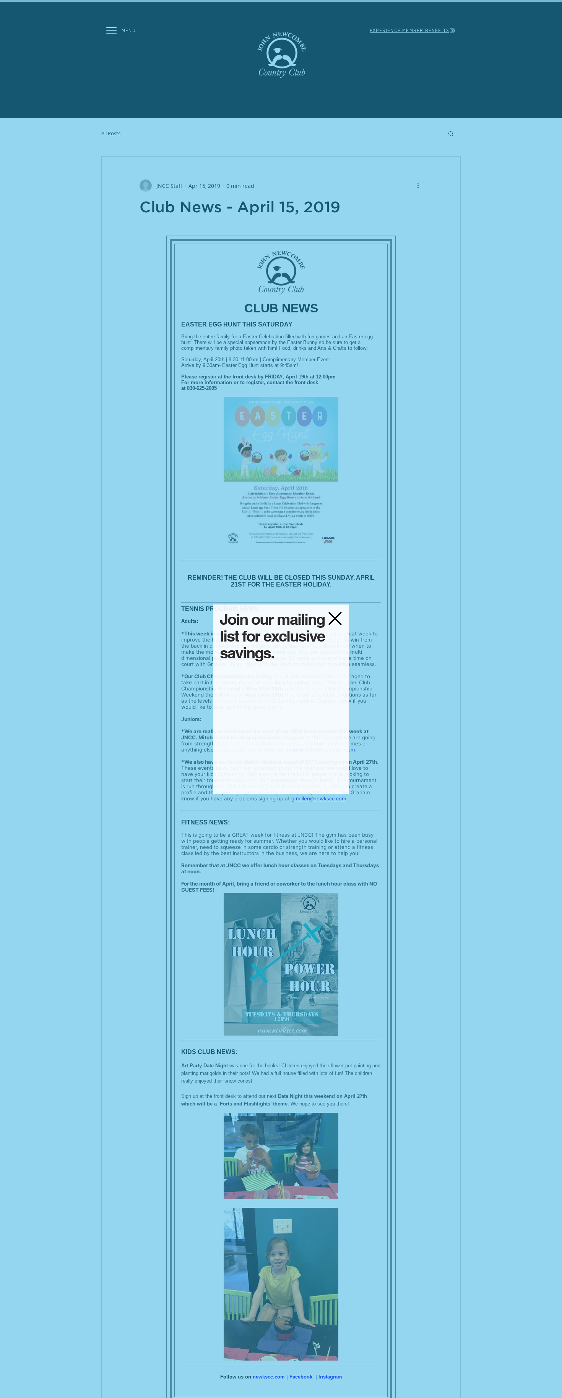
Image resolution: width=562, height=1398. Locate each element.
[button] (335, 618)
